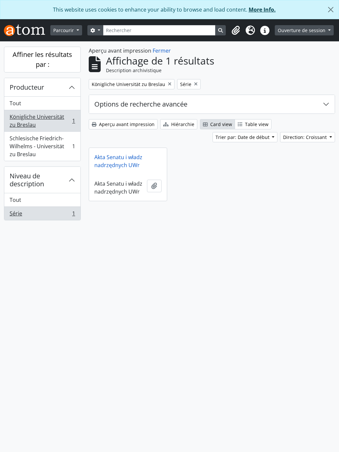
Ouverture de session (302, 30)
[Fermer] (331, 9)
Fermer (162, 50)
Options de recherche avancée (140, 104)
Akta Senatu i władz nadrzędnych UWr (118, 161)
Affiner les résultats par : (42, 59)
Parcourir (64, 30)
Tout (15, 103)
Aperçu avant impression (126, 124)
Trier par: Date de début (243, 137)
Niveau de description (27, 179)
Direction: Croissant (305, 137)
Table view (256, 124)
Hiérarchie (182, 124)
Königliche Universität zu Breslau (42, 120)
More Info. (262, 9)
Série (42, 215)
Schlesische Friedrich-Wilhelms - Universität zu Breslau (42, 146)
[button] (235, 30)
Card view (220, 124)
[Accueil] (27, 30)
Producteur (27, 87)
